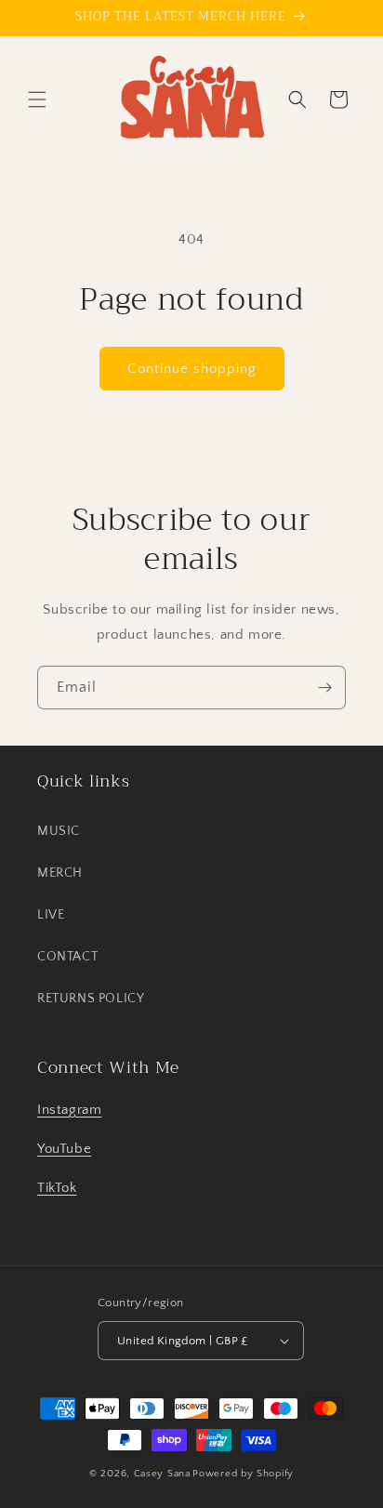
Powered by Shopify (243, 1473)
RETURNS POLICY (90, 998)
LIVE (50, 914)
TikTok (57, 1188)
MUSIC (58, 831)
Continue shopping (192, 369)
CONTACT (67, 956)
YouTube (64, 1149)
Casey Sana (162, 1473)
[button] (37, 99)
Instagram (69, 1110)
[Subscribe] (324, 687)
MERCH (60, 873)
